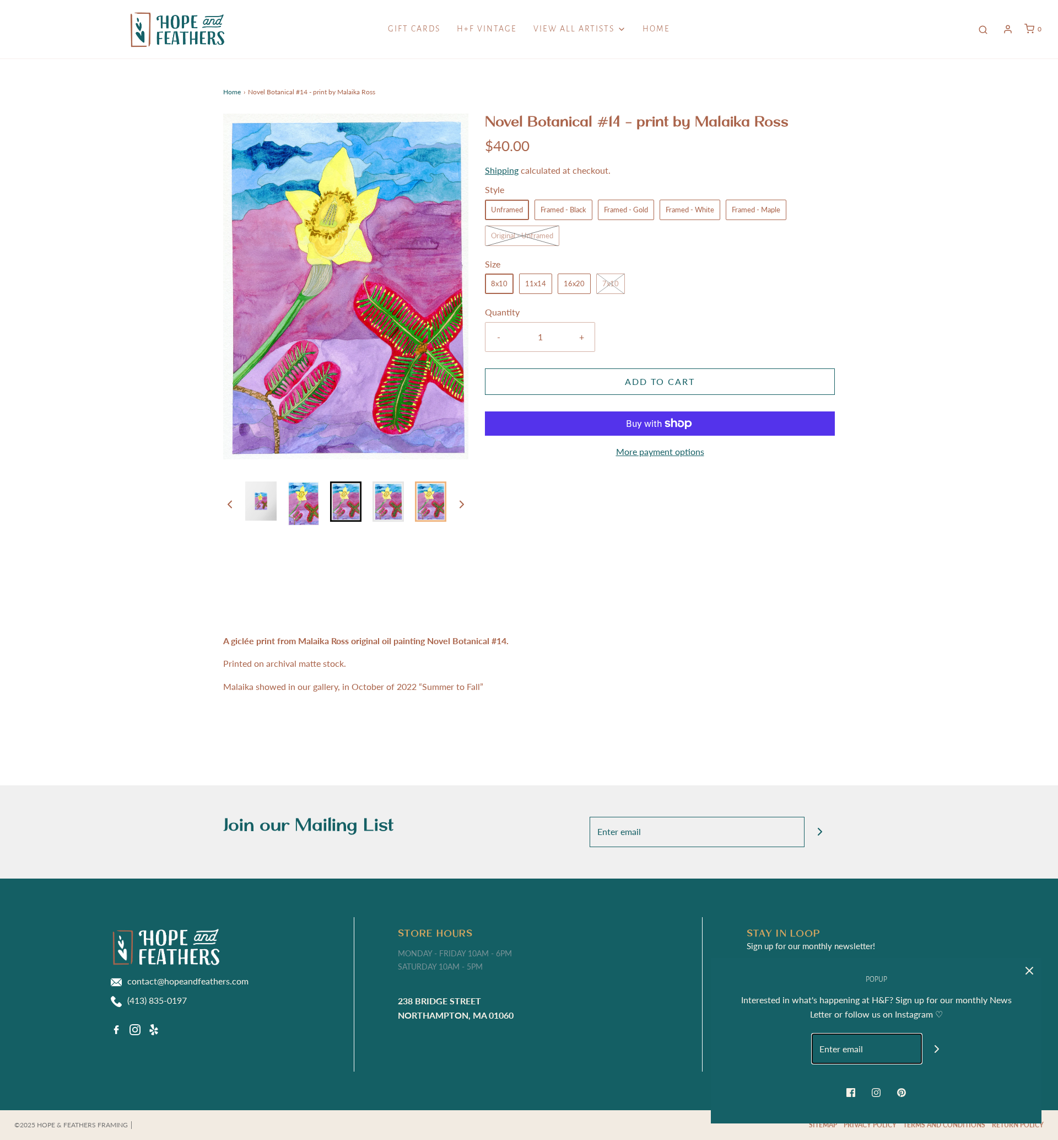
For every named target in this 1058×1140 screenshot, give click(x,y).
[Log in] (1007, 29)
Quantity (502, 312)
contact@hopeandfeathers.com (188, 981)
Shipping (502, 170)
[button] (229, 503)
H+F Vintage (487, 28)
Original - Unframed (522, 235)
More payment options (660, 451)
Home (656, 28)
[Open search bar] (983, 29)
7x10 (610, 283)
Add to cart (660, 381)
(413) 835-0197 (157, 1000)
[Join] (820, 832)
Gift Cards (414, 28)
